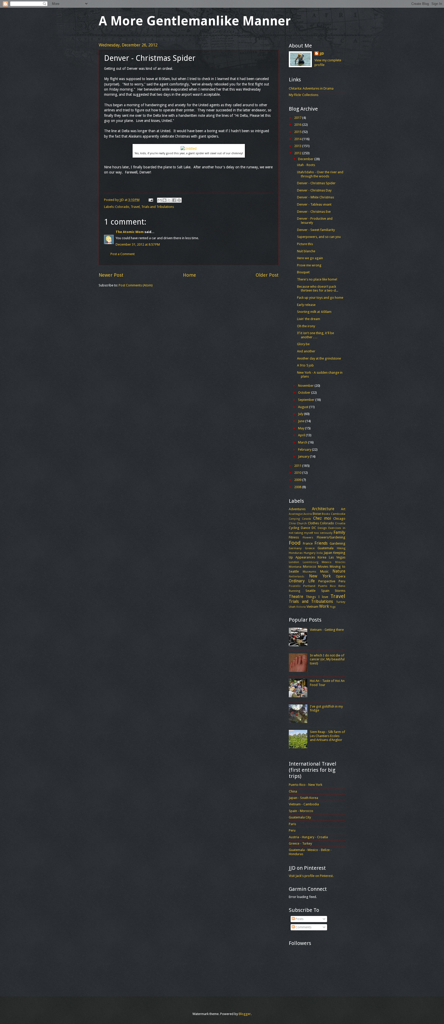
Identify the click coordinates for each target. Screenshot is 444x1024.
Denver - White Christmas (315, 197)
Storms (340, 591)
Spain (325, 591)
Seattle (311, 591)
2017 (298, 118)
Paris (292, 824)
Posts (299, 919)
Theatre (296, 596)
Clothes (313, 523)
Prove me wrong (309, 265)
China (292, 523)
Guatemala (326, 548)
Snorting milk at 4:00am (314, 312)
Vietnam (312, 606)
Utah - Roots (306, 165)
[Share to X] (169, 200)
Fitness (294, 537)
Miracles (340, 562)
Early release (306, 305)
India (320, 552)
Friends (321, 543)
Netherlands (296, 576)
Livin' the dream (308, 319)
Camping (294, 518)
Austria (307, 513)
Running (294, 591)
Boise (317, 514)
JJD (322, 53)
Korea (322, 557)
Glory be (303, 344)
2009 (298, 480)
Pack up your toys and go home (320, 298)
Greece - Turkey (300, 843)
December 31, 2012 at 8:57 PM (138, 244)
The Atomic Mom (130, 232)
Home (189, 275)
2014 (298, 139)
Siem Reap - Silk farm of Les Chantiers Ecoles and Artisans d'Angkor (327, 736)
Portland (309, 586)
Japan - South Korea (303, 798)
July (301, 414)
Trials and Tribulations (157, 207)
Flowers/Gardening (331, 537)
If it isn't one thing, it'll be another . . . (315, 335)
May (301, 428)
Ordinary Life (302, 581)
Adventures (297, 509)
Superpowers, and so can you (319, 237)
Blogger (245, 1014)
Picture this (305, 244)
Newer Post (111, 275)
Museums (309, 571)
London (294, 562)
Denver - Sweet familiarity (316, 230)
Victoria (301, 606)
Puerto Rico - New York (305, 785)
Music (324, 571)
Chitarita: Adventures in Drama (311, 88)
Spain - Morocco (301, 811)
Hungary (310, 553)
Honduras (296, 553)
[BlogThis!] (164, 200)
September (306, 400)
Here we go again (310, 258)
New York (320, 576)
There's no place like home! (317, 279)
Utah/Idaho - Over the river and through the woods (320, 174)
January (304, 456)
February (305, 449)
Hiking (341, 548)
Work (324, 606)
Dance (305, 528)
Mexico (326, 562)
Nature (338, 571)
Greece (309, 548)
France (308, 543)
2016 (298, 125)
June (301, 421)
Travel (135, 207)
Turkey (340, 602)
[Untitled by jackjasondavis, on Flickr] (189, 149)
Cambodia (338, 514)
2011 (298, 466)
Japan (328, 553)
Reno (341, 586)
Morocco (309, 566)
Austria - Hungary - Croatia (308, 837)
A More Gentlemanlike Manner (195, 20)
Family (339, 532)
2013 (298, 146)
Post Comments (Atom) (136, 285)
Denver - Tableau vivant (314, 204)
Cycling (294, 528)
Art (343, 509)
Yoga (333, 606)
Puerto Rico (327, 586)
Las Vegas (337, 557)
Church (302, 523)
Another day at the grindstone (319, 358)
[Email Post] (150, 200)
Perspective (326, 581)
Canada (306, 518)
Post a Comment (122, 254)
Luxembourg (310, 562)
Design (322, 528)
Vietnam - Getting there (327, 630)
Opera (340, 576)
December (306, 159)
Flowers (308, 537)
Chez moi (322, 518)
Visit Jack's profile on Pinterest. (311, 876)
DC (314, 528)
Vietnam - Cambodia (304, 804)
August (303, 407)
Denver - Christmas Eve (314, 212)
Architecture (323, 509)
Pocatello (295, 585)
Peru (342, 581)
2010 (298, 473)
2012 (298, 153)
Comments (303, 927)
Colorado (122, 207)
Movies (323, 566)
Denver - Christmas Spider (316, 183)
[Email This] (159, 200)
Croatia (340, 523)
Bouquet (303, 272)
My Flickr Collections (303, 95)
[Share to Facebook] (174, 200)
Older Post (267, 275)
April (302, 435)
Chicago (339, 518)
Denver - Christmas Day (314, 190)
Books (326, 514)
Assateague (296, 513)
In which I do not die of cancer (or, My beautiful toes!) (327, 659)
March (303, 442)
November (306, 386)
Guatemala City (300, 817)
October (304, 392)
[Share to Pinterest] (179, 200)
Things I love (317, 597)
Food (295, 543)
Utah (292, 606)
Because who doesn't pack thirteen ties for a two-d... (317, 288)
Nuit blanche (306, 251)
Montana (295, 566)
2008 (298, 487)
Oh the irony (306, 326)
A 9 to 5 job (305, 365)
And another (306, 351)
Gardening (337, 543)
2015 (298, 132)
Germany (295, 548)
